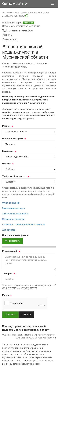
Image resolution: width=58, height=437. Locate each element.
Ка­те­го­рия (8, 151)
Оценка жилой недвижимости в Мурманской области (28, 335)
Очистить (27, 314)
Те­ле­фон (7, 273)
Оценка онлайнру (15, 3)
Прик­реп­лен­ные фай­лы (15, 235)
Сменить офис (10, 39)
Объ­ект (6, 163)
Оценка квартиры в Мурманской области (36, 338)
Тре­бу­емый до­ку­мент (14, 176)
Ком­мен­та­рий (9, 251)
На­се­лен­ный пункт (12, 138)
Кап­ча (5, 295)
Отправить (10, 314)
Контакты (7, 34)
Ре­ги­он (6, 126)
